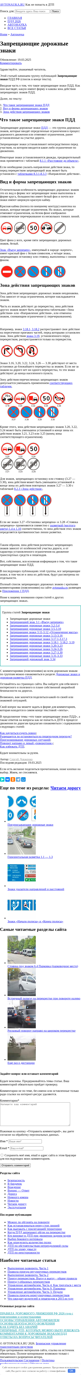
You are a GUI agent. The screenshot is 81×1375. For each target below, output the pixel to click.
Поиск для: (7, 11)
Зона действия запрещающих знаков (26, 111)
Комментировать (11, 63)
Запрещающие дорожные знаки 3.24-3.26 (36, 649)
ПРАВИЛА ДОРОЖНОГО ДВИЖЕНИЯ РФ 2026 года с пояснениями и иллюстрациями (36, 1315)
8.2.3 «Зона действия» (28, 488)
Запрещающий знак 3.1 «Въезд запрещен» (37, 622)
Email (4, 1148)
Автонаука (17, 34)
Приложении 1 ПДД (15, 591)
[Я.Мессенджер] (2, 779)
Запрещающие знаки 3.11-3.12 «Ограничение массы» (44, 632)
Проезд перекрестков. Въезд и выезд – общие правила (42, 1278)
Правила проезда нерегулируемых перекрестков (39, 1295)
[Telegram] (18, 779)
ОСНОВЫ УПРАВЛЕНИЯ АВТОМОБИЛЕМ (29, 1320)
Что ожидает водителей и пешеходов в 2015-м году (40, 1298)
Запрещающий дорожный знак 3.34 (32, 659)
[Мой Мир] (23, 779)
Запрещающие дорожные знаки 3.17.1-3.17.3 (38, 639)
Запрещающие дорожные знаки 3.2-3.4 (35, 625)
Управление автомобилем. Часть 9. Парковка (36, 1288)
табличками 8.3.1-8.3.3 (32, 173)
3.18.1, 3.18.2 (31, 329)
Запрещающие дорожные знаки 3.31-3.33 (36, 655)
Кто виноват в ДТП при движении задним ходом (39, 1235)
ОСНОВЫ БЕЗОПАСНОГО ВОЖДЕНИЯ (27, 1323)
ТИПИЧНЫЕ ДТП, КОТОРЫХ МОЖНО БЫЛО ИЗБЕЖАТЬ (39, 1330)
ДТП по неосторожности (24, 1252)
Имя (4, 1141)
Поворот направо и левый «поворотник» (26, 743)
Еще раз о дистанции (21, 1062)
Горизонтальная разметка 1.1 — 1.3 (30, 857)
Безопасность (16, 1180)
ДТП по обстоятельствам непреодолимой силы (38, 1245)
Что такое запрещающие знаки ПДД (26, 105)
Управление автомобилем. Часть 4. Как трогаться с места (44, 1285)
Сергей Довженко (21, 759)
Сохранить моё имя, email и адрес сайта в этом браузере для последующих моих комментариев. (38, 1157)
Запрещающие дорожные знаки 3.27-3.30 (36, 652)
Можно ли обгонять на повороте (29, 1222)
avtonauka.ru (60, 587)
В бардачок (15, 1183)
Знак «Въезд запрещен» (15, 249)
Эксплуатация (17, 1207)
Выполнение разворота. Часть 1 (28, 1268)
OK (71, 1370)
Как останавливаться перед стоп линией (34, 1225)
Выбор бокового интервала (25, 1239)
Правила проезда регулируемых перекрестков (37, 1271)
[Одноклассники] (13, 779)
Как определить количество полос (29, 1242)
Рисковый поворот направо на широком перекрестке (42, 1030)
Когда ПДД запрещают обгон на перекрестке (36, 1232)
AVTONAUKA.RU (12, 4)
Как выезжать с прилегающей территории (35, 1229)
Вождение (14, 1187)
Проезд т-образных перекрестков (29, 1281)
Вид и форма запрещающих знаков (25, 108)
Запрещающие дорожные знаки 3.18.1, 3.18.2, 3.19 (42, 642)
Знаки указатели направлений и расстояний (36, 889)
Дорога (12, 1193)
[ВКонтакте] (7, 779)
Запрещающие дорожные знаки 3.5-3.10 (35, 628)
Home (3, 34)
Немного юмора (18, 1197)
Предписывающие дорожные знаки (30, 824)
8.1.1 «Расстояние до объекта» (59, 160)
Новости (13, 1200)
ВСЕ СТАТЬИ (17, 28)
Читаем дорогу (65, 787)
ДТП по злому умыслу (22, 1249)
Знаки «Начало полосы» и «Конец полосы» (35, 921)
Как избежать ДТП (12, 746)
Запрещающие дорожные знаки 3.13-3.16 (36, 635)
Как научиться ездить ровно (18, 733)
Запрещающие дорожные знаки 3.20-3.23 (36, 645)
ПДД (44, 127)
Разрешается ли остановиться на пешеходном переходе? (36, 736)
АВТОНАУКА (17, 24)
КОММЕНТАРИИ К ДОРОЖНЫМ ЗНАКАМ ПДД (33, 1333)
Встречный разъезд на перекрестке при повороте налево (44, 998)
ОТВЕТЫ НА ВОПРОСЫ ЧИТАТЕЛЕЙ (26, 1337)
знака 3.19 (32, 336)
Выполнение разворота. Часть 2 (28, 1275)
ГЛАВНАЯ (15, 17)
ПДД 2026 (14, 21)
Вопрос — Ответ (18, 1190)
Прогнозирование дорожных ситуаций (25, 739)
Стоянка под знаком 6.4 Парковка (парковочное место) (43, 966)
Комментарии (9, 1100)
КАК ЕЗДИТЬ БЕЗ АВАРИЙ (18, 1327)
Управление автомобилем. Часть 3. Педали (35, 1291)
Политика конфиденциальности (27, 1362)
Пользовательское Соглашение (20, 1360)
